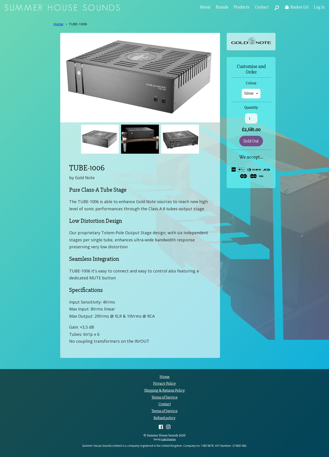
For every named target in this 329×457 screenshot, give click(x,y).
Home (58, 24)
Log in (319, 7)
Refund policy (164, 418)
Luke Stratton (168, 439)
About (205, 7)
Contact (262, 7)
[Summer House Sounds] (62, 9)
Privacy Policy (164, 383)
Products (241, 7)
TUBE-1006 (78, 24)
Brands (222, 7)
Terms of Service (164, 397)
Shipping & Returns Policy (164, 390)
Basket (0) (299, 7)
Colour (251, 83)
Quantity (251, 107)
